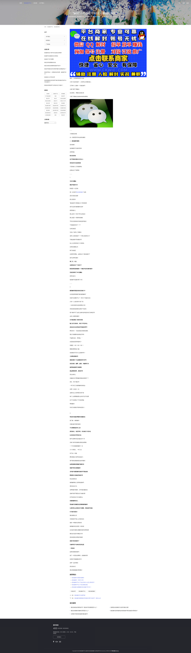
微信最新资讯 (72, 16)
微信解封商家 (55, 105)
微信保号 (74, 591)
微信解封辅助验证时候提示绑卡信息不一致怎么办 (88, 598)
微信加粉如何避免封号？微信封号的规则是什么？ (84, 607)
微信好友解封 (48, 100)
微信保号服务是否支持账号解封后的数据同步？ (55, 68)
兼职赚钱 (63, 93)
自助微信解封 (48, 115)
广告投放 (48, 44)
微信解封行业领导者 (80, 595)
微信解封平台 (27, 3)
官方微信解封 (48, 96)
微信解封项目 (63, 107)
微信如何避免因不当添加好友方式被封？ (53, 85)
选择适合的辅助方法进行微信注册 (119, 607)
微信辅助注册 (88, 16)
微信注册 (48, 103)
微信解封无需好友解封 (78, 577)
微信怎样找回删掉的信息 (50, 62)
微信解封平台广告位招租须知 (80, 584)
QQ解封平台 (55, 93)
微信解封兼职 (48, 105)
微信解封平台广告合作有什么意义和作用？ (83, 582)
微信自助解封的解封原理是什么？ (80, 610)
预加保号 (63, 115)
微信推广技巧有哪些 (49, 59)
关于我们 (41, 3)
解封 (55, 115)
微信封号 (55, 100)
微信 (55, 96)
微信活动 (55, 103)
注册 (187, 3)
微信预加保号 (96, 16)
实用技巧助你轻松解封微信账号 (79, 614)
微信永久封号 (63, 100)
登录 (184, 3)
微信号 (55, 98)
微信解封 (63, 103)
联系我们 (48, 40)
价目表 (35, 3)
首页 (21, 3)
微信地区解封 (63, 98)
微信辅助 (48, 110)
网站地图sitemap (115, 650)
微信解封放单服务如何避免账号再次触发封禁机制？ (124, 610)
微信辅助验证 (48, 112)
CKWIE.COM (108, 650)
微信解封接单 (48, 107)
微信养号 (48, 98)
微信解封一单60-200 (77, 580)
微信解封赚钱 (55, 107)
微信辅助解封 (79, 192)
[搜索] (179, 3)
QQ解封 (48, 93)
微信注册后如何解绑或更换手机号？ (52, 65)
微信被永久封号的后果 (49, 77)
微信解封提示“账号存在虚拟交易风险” (53, 52)
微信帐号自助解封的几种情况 (51, 56)
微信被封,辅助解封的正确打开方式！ (82, 587)
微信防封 (55, 112)
